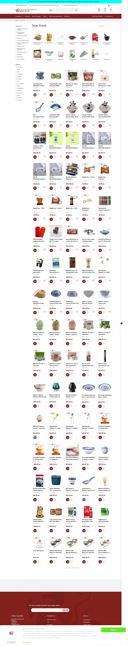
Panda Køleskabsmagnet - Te (55, 179)
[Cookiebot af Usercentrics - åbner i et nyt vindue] (11, 642)
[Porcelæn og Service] (49, 54)
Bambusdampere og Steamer (37, 43)
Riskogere (60, 59)
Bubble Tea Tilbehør (61, 43)
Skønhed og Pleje (72, 60)
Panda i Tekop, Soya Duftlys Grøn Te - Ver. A (72, 116)
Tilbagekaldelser (15, 624)
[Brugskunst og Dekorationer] (49, 37)
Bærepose (107, 59)
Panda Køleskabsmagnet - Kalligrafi (104, 148)
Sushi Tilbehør (95, 59)
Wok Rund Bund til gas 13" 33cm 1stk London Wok (104, 241)
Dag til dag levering (22, 5)
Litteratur (37, 59)
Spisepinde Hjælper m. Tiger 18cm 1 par (55, 428)
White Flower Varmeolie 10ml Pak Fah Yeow (71, 521)
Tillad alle (113, 630)
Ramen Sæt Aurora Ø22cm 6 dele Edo (103, 552)
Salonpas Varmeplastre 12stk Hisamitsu (54, 272)
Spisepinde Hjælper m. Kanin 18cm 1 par (87, 428)
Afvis (113, 635)
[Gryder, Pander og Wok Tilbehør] (83, 37)
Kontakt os (50, 624)
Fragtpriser (14, 621)
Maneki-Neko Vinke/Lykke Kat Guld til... (38, 521)
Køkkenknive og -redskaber (107, 43)
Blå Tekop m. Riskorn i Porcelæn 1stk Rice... (72, 490)
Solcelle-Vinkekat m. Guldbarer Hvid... (55, 459)
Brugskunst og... (49, 43)
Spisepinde (84, 59)
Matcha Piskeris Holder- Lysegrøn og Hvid (39, 428)
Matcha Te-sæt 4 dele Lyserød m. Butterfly (72, 365)
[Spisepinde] (83, 54)
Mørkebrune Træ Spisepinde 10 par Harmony (72, 272)
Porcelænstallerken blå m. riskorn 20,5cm (105, 397)
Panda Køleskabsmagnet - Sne (88, 148)
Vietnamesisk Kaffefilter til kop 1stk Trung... (38, 85)
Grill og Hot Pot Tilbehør (72, 43)
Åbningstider (86, 622)
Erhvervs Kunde (51, 619)
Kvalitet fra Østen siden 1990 (71, 5)
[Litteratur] (37, 54)
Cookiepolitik (86, 624)
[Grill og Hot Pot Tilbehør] (72, 37)
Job (48, 622)
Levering (13, 623)
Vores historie (87, 619)
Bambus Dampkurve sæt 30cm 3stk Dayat (39, 303)
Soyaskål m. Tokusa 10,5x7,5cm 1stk (72, 303)
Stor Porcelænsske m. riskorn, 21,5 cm (39, 116)
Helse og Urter (95, 43)
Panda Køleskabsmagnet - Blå (55, 148)
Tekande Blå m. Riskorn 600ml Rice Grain (103, 459)
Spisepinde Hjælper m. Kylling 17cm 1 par (72, 428)
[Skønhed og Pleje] (72, 54)
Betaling (13, 620)
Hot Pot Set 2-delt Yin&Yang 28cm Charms (88, 241)
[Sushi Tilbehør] (95, 54)
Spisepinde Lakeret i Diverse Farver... (104, 210)
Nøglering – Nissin (55, 208)
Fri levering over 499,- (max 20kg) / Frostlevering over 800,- (45, 5)
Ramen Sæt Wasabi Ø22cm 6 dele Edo (71, 552)
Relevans (104, 26)
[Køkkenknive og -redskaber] (107, 37)
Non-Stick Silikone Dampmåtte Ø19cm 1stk (72, 459)
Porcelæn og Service (49, 60)
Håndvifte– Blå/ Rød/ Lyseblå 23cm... (54, 116)
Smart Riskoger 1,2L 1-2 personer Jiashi (55, 490)
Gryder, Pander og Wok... (84, 43)
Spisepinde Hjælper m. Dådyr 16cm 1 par (104, 272)
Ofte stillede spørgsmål (17, 619)
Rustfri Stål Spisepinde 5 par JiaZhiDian (88, 365)
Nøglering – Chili (71, 208)
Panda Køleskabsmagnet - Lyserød (72, 148)
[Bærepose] (107, 54)
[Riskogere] (60, 54)
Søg (76, 10)
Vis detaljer (26, 642)
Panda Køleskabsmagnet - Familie (39, 179)
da (110, 5)
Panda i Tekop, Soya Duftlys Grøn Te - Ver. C (104, 116)
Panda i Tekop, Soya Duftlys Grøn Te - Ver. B (88, 116)
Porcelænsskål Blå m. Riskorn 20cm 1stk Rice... (88, 459)
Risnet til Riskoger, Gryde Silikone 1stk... (39, 490)
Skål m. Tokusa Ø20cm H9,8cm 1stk (87, 303)
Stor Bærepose (38, 550)
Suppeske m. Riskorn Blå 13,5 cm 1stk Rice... (88, 490)
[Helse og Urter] (95, 37)
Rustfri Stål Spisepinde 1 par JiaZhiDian (104, 365)
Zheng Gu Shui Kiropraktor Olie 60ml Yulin (87, 521)
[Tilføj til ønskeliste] (45, 94)
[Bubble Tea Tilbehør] (60, 37)
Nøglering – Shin (38, 208)
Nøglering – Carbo (88, 177)
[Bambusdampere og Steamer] (37, 37)
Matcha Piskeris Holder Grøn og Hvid (54, 397)
